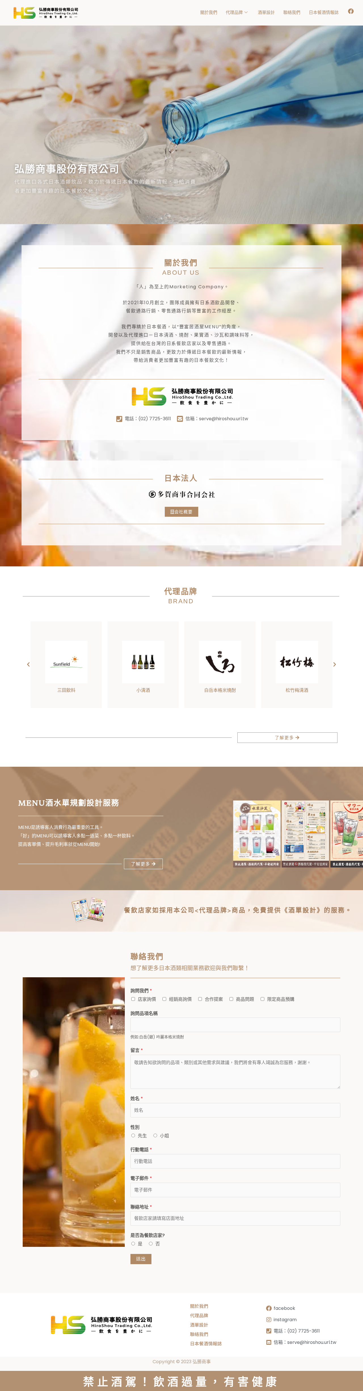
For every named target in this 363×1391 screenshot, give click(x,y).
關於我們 (208, 12)
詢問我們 (141, 990)
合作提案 (214, 999)
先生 (142, 1135)
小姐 (164, 1135)
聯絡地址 (141, 1207)
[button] (28, 664)
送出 (141, 1259)
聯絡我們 (291, 12)
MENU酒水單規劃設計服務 (68, 804)
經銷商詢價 (180, 999)
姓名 (136, 1098)
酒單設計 (266, 12)
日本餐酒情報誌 (324, 12)
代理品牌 (234, 12)
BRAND (181, 601)
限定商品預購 (280, 999)
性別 (135, 1127)
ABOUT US (181, 272)
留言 (136, 1050)
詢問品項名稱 (144, 1013)
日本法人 (181, 479)
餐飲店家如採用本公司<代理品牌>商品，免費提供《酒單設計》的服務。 (238, 911)
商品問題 (245, 999)
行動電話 (141, 1149)
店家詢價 (147, 999)
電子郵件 (141, 1178)
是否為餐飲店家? (147, 1235)
